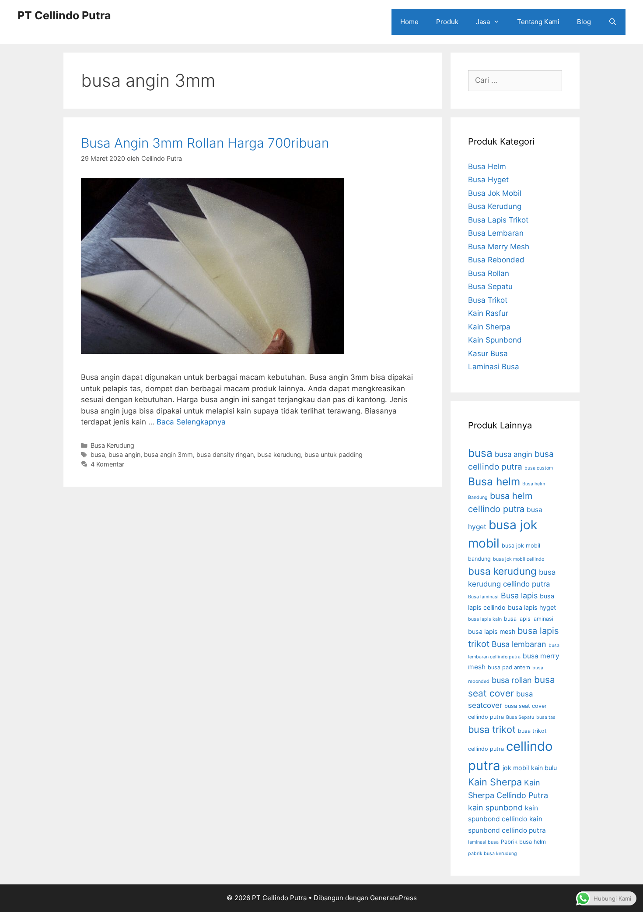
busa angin (124, 454)
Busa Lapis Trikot (498, 220)
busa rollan (512, 680)
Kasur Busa (488, 353)
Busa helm (494, 481)
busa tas (546, 717)
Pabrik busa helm (523, 841)
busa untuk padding (333, 454)
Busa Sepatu (490, 286)
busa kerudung (279, 454)
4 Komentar (107, 464)
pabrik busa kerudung (492, 853)
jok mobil (516, 767)
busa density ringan (225, 454)
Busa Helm (487, 166)
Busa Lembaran (496, 233)
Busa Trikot (487, 300)
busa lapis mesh (491, 631)
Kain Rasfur (488, 313)
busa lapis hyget (532, 607)
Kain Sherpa (489, 326)
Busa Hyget (488, 179)
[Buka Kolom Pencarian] (613, 22)
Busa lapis (519, 595)
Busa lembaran (519, 644)
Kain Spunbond (495, 340)
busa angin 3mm (168, 454)
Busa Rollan (488, 273)
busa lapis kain (485, 619)
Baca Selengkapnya (191, 421)
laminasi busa (483, 842)
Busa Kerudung (112, 445)
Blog (584, 22)
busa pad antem (509, 667)
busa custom (538, 468)
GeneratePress (393, 898)
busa (98, 454)
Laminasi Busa (493, 366)
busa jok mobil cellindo (518, 559)
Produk (447, 22)
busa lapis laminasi (528, 618)
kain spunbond (495, 807)
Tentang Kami (538, 22)
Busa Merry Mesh (498, 246)
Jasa (483, 22)
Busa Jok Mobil (494, 193)
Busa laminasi (483, 597)
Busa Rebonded (496, 259)
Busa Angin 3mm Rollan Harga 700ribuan (205, 143)
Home (409, 22)
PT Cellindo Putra (64, 15)
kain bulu (544, 767)
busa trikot (492, 729)
